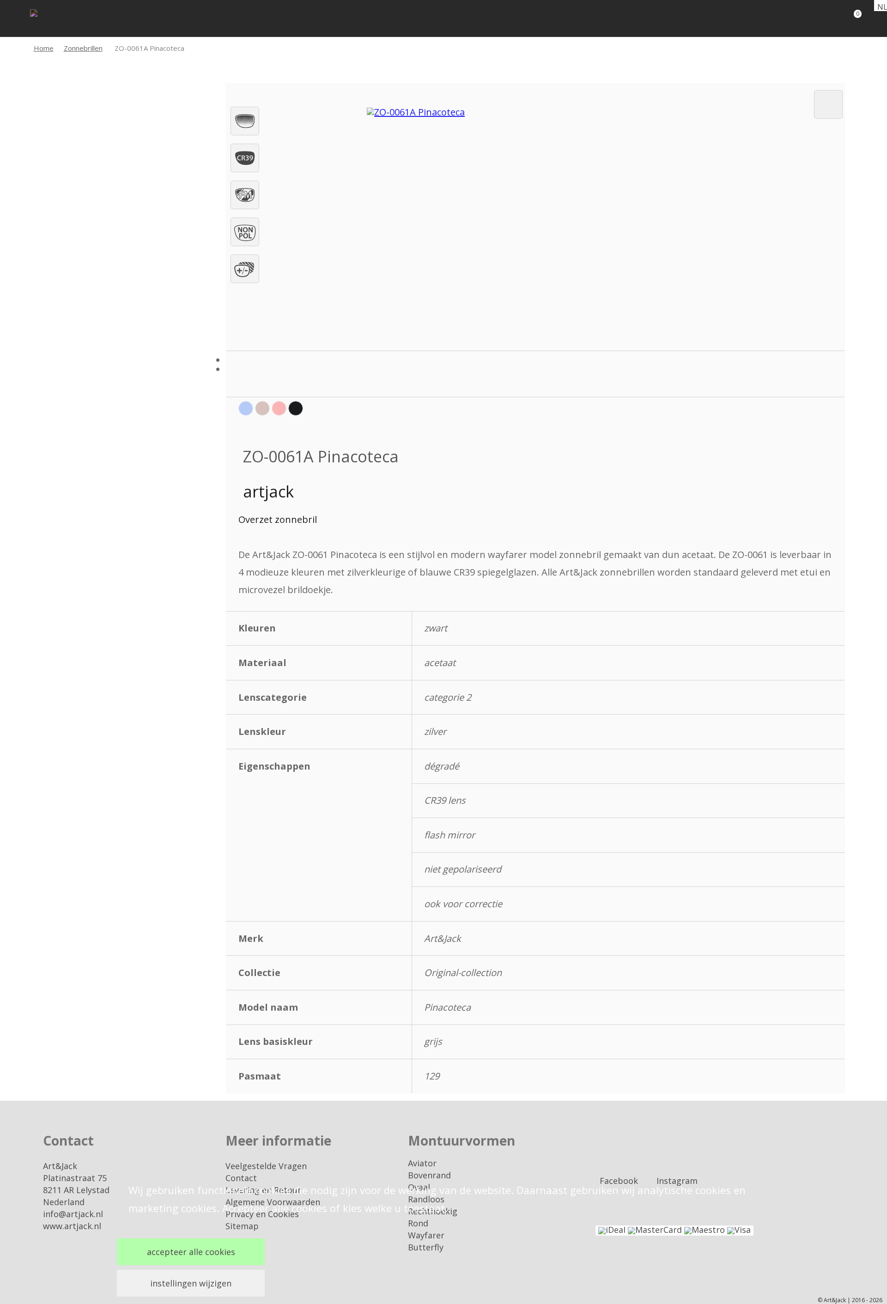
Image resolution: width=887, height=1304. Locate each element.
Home (44, 48)
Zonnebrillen (83, 48)
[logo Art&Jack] (57, 19)
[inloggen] (817, 18)
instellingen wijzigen (190, 1283)
